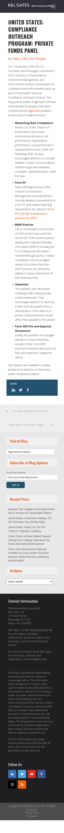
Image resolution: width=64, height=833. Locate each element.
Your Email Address (16, 472)
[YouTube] (32, 774)
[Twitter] (22, 774)
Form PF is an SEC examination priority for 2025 (34, 213)
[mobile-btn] (53, 6)
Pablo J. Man (20, 59)
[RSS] (22, 784)
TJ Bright (40, 59)
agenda (33, 111)
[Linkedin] (12, 774)
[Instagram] (12, 784)
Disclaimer (32, 816)
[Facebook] (41, 774)
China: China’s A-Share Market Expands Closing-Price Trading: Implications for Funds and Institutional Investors (29, 540)
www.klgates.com (37, 659)
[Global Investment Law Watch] (33, 4)
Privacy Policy (32, 812)
